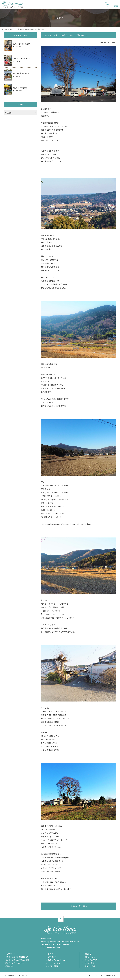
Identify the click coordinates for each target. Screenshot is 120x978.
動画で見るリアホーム (56, 960)
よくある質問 (53, 966)
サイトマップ (23, 975)
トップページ (10, 954)
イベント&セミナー (55, 963)
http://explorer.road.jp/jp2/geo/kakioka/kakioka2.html (66, 524)
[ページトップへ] (61, 919)
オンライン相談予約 (92, 960)
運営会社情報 (90, 966)
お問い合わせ (90, 957)
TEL (107, 7)
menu (116, 6)
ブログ (12, 29)
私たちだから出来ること (15, 963)
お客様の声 (52, 957)
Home (5, 29)
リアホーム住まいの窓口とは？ (17, 957)
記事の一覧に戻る (79, 906)
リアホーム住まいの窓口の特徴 (17, 960)
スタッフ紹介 (89, 963)
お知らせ (88, 954)
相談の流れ (10, 966)
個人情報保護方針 (11, 975)
